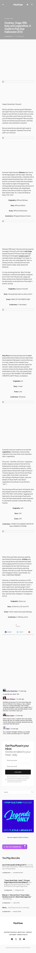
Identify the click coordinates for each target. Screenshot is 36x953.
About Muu (21, 932)
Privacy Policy (22, 934)
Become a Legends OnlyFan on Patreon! (18, 837)
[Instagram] (20, 939)
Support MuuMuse (10, 932)
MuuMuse (18, 4)
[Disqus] (18, 660)
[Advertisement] (18, 58)
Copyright (13, 934)
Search (32, 792)
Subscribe (18, 772)
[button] (3, 4)
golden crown (24, 256)
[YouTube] (24, 939)
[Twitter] (16, 939)
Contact (29, 932)
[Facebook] (12, 939)
